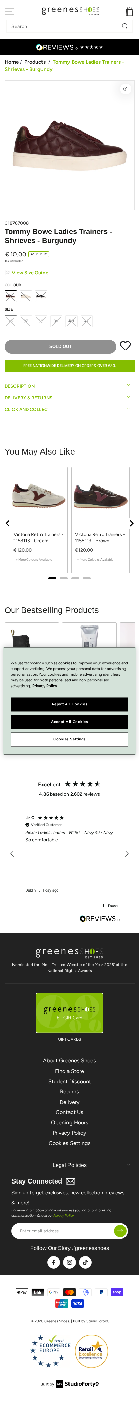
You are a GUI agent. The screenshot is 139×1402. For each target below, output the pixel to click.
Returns (69, 1091)
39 (56, 321)
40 (71, 321)
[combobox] (64, 26)
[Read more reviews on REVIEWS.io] (100, 919)
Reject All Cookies (69, 704)
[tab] (52, 578)
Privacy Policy (69, 1133)
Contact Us (69, 1112)
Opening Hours (69, 1122)
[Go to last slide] (8, 523)
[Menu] (10, 11)
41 (86, 321)
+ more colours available (34, 559)
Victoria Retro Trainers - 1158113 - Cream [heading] (38, 538)
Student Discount (69, 1081)
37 (26, 321)
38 (41, 321)
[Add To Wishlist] (125, 349)
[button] (13, 854)
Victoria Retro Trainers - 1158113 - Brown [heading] (100, 538)
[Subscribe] (120, 1231)
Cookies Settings (70, 1143)
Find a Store (69, 1071)
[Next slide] (131, 523)
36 (10, 321)
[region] (70, 523)
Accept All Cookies (69, 722)
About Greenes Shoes (69, 1060)
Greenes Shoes (56, 1321)
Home (12, 62)
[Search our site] (125, 26)
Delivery (70, 1102)
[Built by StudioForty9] (70, 1385)
